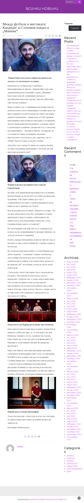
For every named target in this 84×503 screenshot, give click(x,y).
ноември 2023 (73, 359)
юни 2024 (71, 340)
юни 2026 (71, 267)
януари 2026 (72, 280)
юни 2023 (71, 377)
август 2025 (72, 298)
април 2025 (72, 309)
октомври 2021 (74, 434)
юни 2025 (71, 304)
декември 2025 (74, 283)
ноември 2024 (73, 322)
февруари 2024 (74, 351)
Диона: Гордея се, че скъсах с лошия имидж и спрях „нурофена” (73, 134)
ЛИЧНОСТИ (72, 464)
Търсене (68, 24)
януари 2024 (72, 353)
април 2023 (72, 382)
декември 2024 (74, 319)
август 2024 (72, 335)
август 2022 (72, 408)
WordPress (33, 499)
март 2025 (72, 312)
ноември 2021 (73, 432)
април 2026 (72, 272)
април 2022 (72, 419)
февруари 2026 (74, 278)
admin (20, 446)
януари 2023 (72, 390)
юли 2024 (71, 338)
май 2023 (71, 380)
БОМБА (20, 35)
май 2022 (71, 416)
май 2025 (71, 306)
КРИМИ (70, 461)
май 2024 (71, 343)
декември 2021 (74, 429)
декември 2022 (74, 393)
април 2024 (72, 346)
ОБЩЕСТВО (72, 466)
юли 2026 (71, 264)
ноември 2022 (73, 395)
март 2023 (72, 385)
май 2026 (71, 270)
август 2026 (72, 262)
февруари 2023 (74, 387)
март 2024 (72, 348)
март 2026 (72, 275)
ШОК (69, 471)
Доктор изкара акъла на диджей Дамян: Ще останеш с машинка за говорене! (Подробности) (74, 93)
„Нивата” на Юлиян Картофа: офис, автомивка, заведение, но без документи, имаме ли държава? (74, 71)
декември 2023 (74, 356)
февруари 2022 (74, 424)
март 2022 (72, 421)
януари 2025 (72, 317)
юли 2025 (71, 301)
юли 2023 (71, 374)
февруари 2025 (74, 314)
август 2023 (72, 372)
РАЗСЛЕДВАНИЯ (74, 469)
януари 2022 (72, 427)
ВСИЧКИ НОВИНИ (42, 9)
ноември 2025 (73, 285)
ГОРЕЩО (71, 458)
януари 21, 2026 (9, 35)
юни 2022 (71, 413)
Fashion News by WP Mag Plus (53, 499)
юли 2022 (71, 411)
